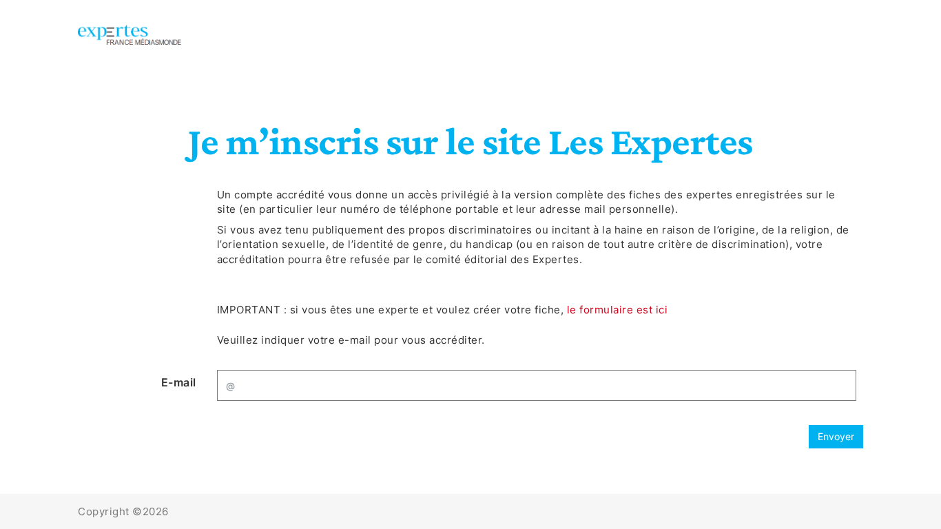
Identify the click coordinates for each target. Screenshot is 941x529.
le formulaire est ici (617, 309)
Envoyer (836, 436)
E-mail (178, 382)
